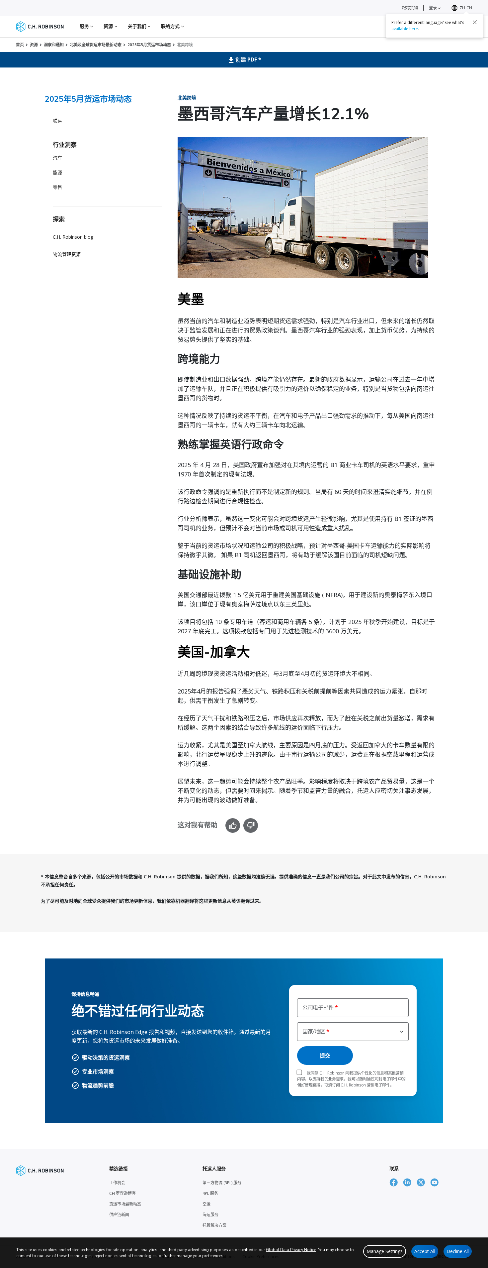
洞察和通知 (54, 45)
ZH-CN (465, 8)
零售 (57, 187)
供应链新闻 (119, 1214)
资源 (34, 45)
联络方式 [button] (171, 26)
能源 (57, 172)
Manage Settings (384, 1251)
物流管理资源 (67, 254)
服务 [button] (85, 26)
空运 (206, 1204)
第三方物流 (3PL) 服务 (222, 1183)
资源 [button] (109, 26)
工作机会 (117, 1183)
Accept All (424, 1251)
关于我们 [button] (138, 26)
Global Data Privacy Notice (291, 1249)
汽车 (57, 158)
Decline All (458, 1251)
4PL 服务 (210, 1193)
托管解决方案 (214, 1225)
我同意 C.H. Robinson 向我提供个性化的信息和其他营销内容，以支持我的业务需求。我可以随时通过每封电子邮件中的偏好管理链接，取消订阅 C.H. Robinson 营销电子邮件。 (351, 1079)
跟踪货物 (410, 8)
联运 (57, 120)
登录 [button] (433, 8)
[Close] (475, 22)
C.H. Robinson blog (73, 237)
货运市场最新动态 (125, 1204)
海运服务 (210, 1214)
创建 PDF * (248, 59)
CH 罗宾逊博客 (122, 1193)
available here (404, 29)
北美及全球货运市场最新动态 (96, 45)
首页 (20, 45)
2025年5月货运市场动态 (149, 45)
